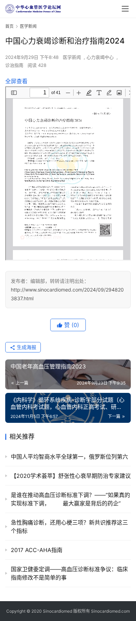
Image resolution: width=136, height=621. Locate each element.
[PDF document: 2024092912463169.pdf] (68, 173)
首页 (9, 26)
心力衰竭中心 (100, 57)
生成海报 (25, 347)
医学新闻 (72, 57)
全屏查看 (16, 81)
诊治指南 (14, 65)
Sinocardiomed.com (110, 611)
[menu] (125, 8)
